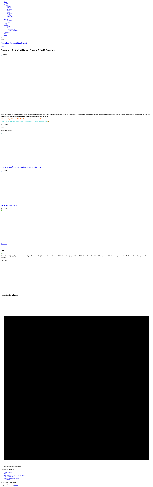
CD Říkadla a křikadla (12, 30)
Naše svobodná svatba (9, 476)
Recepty (6, 5)
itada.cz (16, 485)
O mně (5, 23)
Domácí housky (8, 472)
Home (5, 2)
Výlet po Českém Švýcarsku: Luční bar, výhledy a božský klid (21, 167)
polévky (9, 7)
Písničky (9, 27)
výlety (8, 22)
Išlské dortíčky (7, 479)
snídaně (9, 6)
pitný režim (10, 17)
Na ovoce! (4, 244)
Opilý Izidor (7, 473)
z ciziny (9, 15)
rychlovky (9, 10)
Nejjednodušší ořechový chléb (11, 478)
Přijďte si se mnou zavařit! (9, 205)
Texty (8, 26)
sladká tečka (10, 16)
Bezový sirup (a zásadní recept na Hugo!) (14, 475)
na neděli (9, 9)
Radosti (6, 19)
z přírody (9, 20)
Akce (5, 35)
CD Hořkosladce (11, 29)
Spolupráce (6, 32)
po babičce (9, 13)
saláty (8, 12)
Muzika (6, 25)
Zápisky (6, 3)
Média (5, 33)
